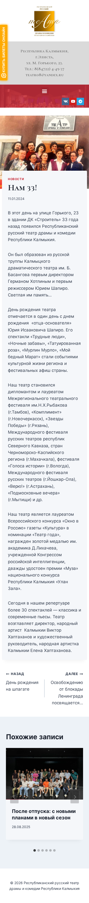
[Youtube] (73, 101)
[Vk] (65, 101)
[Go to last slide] (14, 797)
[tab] (34, 850)
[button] (45, 91)
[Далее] (74, 797)
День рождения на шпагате (22, 682)
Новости (16, 179)
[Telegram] (80, 101)
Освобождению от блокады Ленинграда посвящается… (67, 688)
